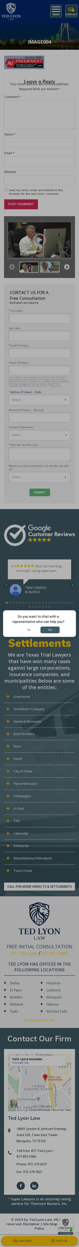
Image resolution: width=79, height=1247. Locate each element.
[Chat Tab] (39, 623)
